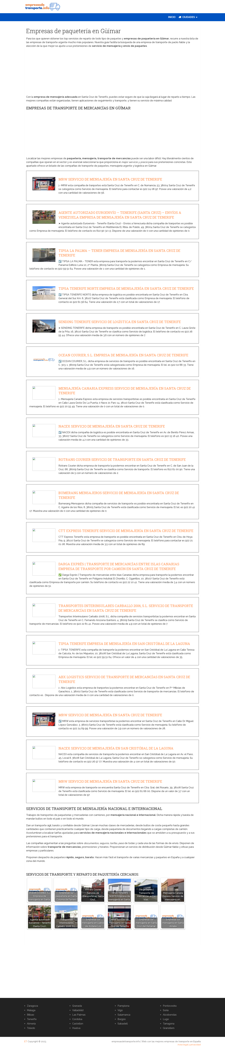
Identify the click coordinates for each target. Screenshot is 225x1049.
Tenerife (32, 1019)
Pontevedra (169, 1005)
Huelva (76, 1028)
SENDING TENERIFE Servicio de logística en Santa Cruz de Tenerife (119, 322)
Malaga (31, 1010)
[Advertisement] (112, 72)
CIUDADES (188, 17)
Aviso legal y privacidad (189, 1044)
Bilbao (30, 1014)
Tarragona (168, 1023)
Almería (31, 1023)
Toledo (31, 1028)
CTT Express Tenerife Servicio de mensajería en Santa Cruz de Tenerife (125, 530)
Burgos (122, 1019)
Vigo (120, 1010)
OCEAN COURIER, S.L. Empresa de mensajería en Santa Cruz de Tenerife (123, 355)
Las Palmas (79, 1014)
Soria (166, 1010)
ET (25, 1041)
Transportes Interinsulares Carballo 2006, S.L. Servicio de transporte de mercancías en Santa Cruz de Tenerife (125, 608)
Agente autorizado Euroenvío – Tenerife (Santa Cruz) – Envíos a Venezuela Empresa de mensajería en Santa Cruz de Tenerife (119, 215)
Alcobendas (170, 1014)
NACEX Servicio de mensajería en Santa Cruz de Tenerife (111, 426)
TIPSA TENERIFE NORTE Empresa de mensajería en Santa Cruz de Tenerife (126, 288)
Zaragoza (32, 1005)
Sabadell (123, 1023)
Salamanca (124, 1014)
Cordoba (77, 1019)
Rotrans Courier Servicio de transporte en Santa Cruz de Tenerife (122, 459)
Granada (77, 1005)
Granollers (168, 1028)
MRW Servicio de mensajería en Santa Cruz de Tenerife (110, 179)
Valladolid (77, 1010)
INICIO (172, 17)
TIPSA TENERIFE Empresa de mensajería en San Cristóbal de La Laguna (124, 643)
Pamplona (123, 1005)
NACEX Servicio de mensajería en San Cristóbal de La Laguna (115, 748)
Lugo (166, 1019)
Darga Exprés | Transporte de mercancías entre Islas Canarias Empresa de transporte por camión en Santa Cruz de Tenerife (118, 566)
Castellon (77, 1023)
